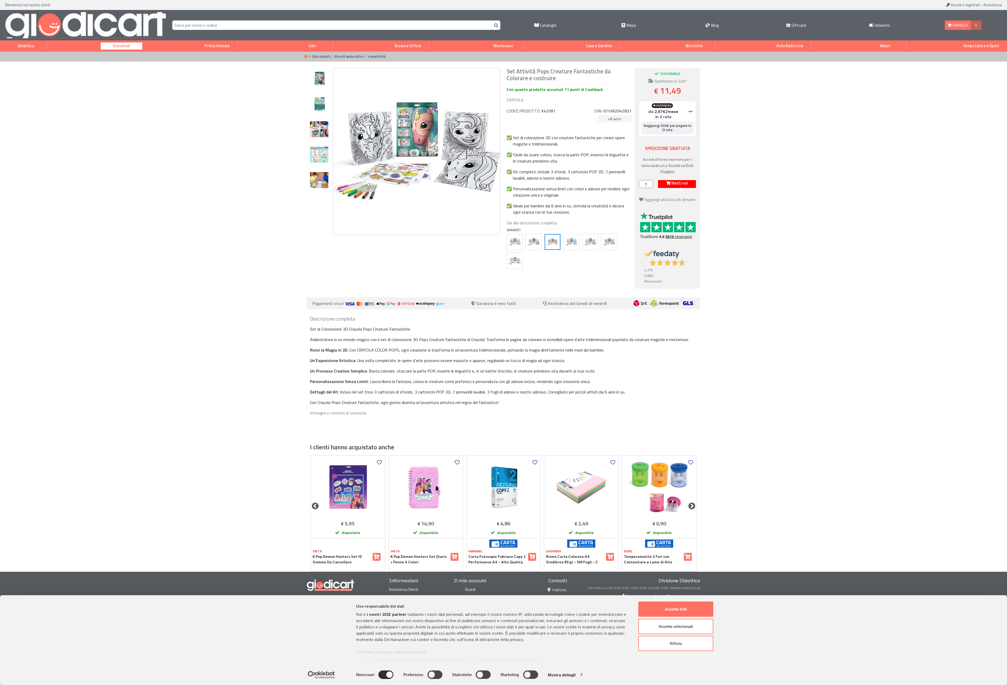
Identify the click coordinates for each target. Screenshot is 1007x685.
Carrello (959, 25)
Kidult (885, 46)
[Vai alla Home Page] (306, 57)
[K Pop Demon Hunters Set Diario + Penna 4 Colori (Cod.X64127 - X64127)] (425, 487)
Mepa (630, 25)
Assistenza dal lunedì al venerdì (577, 303)
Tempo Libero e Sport (981, 46)
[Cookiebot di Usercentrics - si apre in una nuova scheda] (321, 675)
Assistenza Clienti (403, 589)
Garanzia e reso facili (495, 303)
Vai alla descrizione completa (532, 223)
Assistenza (992, 5)
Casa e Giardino (599, 46)
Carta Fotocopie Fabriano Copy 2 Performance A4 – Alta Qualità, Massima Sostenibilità (497, 559)
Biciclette (694, 46)
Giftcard (798, 25)
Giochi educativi (348, 56)
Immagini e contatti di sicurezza (338, 413)
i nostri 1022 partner (386, 614)
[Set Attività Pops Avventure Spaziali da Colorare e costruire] (590, 242)
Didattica (26, 46)
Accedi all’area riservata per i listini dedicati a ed (667, 166)
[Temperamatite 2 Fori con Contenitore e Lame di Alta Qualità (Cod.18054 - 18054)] (659, 487)
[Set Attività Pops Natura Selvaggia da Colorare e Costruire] (515, 261)
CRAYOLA (515, 100)
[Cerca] (495, 25)
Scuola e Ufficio (407, 46)
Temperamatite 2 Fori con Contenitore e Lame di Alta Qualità (648, 559)
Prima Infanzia (217, 46)
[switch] (434, 674)
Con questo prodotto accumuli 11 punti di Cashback (555, 89)
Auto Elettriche (789, 46)
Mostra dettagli (562, 674)
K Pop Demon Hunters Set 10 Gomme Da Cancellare (337, 559)
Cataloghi (547, 25)
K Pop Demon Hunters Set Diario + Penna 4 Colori (418, 559)
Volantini (882, 25)
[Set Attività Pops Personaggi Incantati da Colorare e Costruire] (609, 242)
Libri (312, 46)
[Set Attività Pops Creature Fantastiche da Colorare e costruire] (552, 242)
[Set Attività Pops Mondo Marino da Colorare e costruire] (571, 242)
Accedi (965, 5)
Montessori (503, 46)
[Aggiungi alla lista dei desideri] (379, 462)
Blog (714, 25)
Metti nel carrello (679, 184)
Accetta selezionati (675, 626)
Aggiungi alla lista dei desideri (670, 199)
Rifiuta (676, 643)
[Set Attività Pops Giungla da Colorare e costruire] (534, 242)
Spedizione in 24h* (670, 81)
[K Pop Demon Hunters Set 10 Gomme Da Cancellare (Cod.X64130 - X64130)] (348, 487)
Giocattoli (121, 46)
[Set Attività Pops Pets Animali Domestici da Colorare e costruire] (515, 242)
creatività (376, 56)
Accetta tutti (676, 609)
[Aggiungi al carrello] (377, 557)
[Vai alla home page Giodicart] (85, 25)
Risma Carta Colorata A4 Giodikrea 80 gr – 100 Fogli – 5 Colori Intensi (571, 559)
